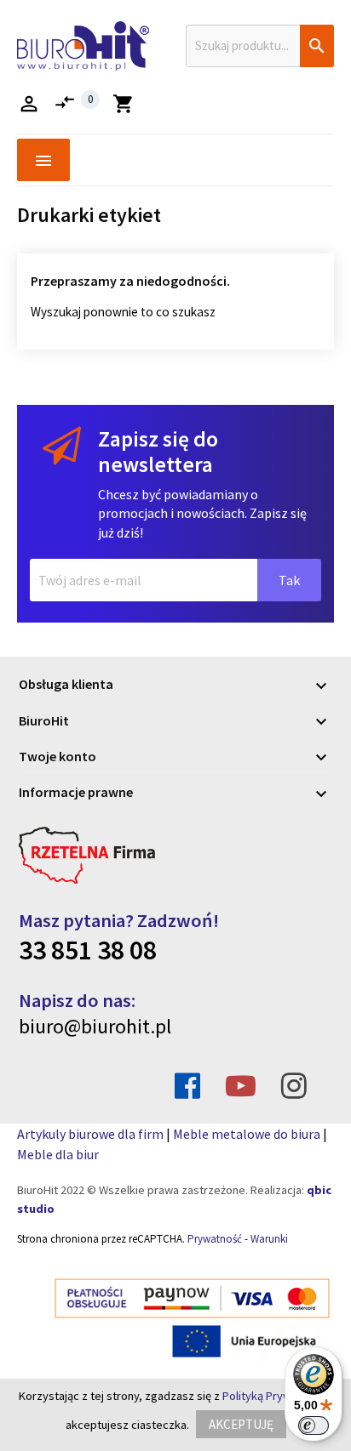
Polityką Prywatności (275, 1395)
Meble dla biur (58, 1154)
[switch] (313, 1425)
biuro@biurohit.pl (95, 1026)
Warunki (269, 1239)
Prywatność (214, 1239)
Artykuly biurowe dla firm (90, 1133)
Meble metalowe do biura (246, 1133)
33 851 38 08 (88, 950)
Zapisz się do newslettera (158, 452)
